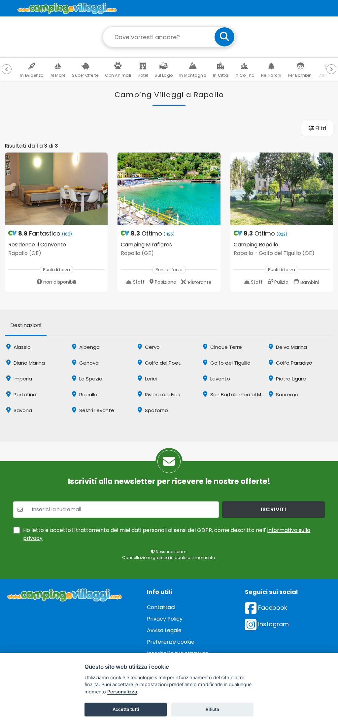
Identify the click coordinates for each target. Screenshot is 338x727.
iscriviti (273, 509)
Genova (88, 362)
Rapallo (87, 394)
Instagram (272, 624)
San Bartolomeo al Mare (239, 394)
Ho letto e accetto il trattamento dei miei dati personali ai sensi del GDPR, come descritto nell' (166, 534)
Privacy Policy (165, 619)
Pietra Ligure (290, 378)
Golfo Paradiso (293, 362)
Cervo (152, 347)
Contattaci (161, 607)
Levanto (219, 378)
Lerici (150, 378)
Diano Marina (28, 362)
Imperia (22, 378)
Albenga (89, 347)
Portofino (24, 394)
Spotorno (156, 410)
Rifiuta (212, 709)
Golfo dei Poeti (163, 362)
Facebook (271, 607)
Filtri (320, 128)
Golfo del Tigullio (230, 362)
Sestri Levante (96, 410)
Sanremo (286, 394)
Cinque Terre (225, 347)
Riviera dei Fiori (162, 394)
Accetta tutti (126, 709)
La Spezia (90, 378)
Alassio (21, 347)
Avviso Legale (164, 630)
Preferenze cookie (170, 642)
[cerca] (224, 37)
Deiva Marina (291, 347)
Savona (22, 410)
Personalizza (122, 691)
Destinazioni (25, 325)
